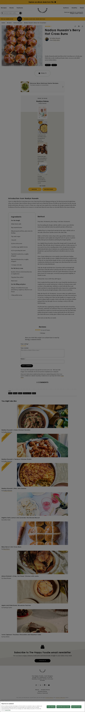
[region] (42, 706)
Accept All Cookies (76, 706)
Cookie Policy (7, 710)
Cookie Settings (51, 706)
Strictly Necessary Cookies (63, 706)
